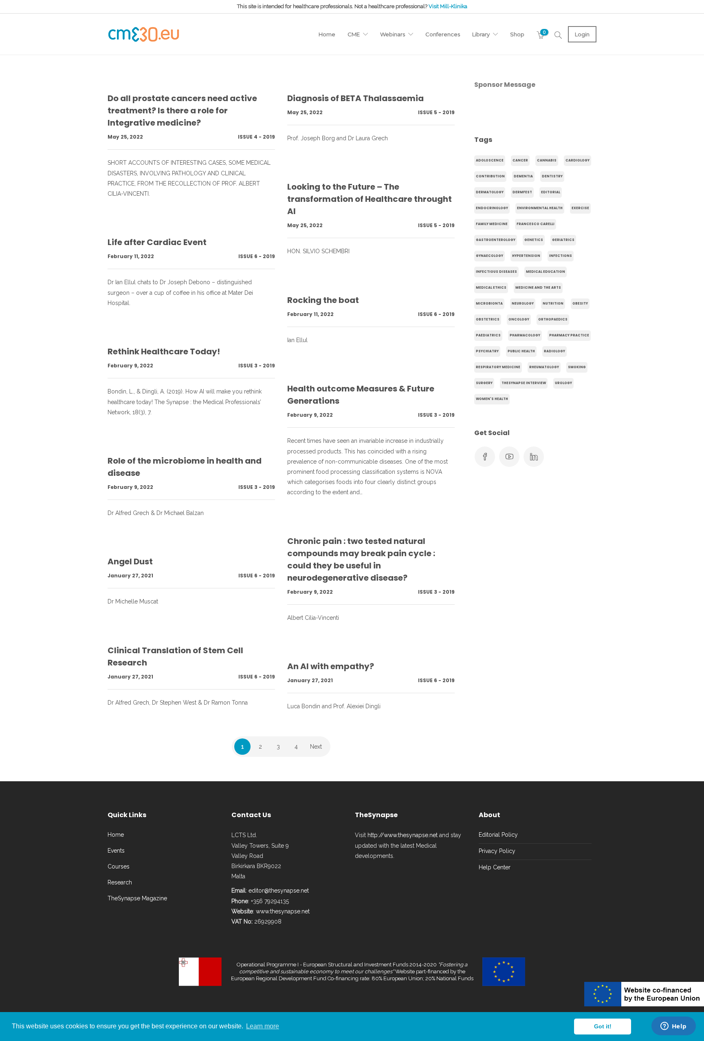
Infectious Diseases (496, 272)
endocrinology (492, 208)
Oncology (518, 319)
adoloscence (490, 160)
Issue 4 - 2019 (256, 136)
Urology (563, 383)
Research (120, 882)
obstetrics (487, 319)
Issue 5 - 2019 (436, 112)
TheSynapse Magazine (137, 898)
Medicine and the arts (538, 287)
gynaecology (489, 256)
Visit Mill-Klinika (448, 6)
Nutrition (553, 303)
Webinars (392, 34)
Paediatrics (488, 335)
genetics (533, 240)
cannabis (547, 160)
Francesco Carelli (535, 224)
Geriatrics (563, 240)
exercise (580, 208)
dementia (523, 176)
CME (354, 34)
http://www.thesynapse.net (402, 835)
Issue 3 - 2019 (256, 365)
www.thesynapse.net (283, 911)
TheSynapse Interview (524, 383)
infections (560, 256)
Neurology (523, 303)
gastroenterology (495, 240)
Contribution (490, 176)
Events (116, 850)
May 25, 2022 (125, 136)
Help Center (494, 867)
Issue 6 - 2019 (256, 256)
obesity (580, 303)
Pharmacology (525, 335)
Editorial (550, 192)
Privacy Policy (497, 851)
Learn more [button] (262, 1026)
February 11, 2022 (131, 256)
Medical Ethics (491, 287)
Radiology (554, 351)
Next (316, 746)
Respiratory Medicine (498, 367)
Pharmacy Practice (569, 335)
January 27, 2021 (130, 575)
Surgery (484, 383)
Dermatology (490, 192)
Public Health (521, 351)
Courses (119, 866)
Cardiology (577, 160)
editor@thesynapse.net (279, 890)
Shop (517, 34)
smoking (577, 367)
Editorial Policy (498, 834)
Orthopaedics (553, 319)
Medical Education (545, 272)
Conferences (442, 34)
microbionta (489, 303)
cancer (520, 160)
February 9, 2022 (130, 365)
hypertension (526, 256)
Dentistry (552, 176)
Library (481, 34)
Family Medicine (492, 224)
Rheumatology (544, 367)
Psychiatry (487, 351)
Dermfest (522, 192)
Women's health (492, 399)
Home (327, 34)
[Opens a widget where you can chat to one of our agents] (673, 1027)
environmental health (540, 208)
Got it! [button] (603, 1026)
